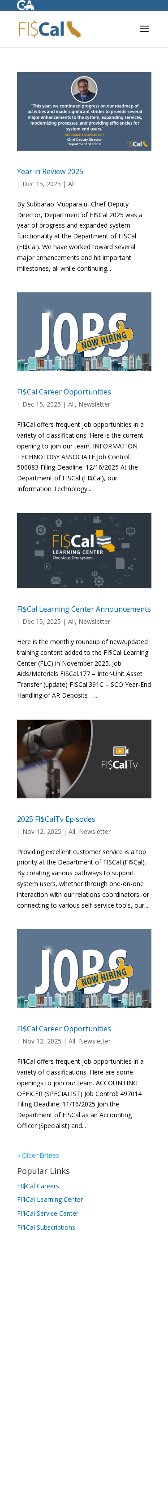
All (71, 183)
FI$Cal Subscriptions (46, 1227)
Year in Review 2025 (50, 171)
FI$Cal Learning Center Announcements (84, 609)
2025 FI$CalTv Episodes (56, 819)
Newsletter (94, 404)
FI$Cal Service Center (47, 1213)
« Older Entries (38, 1155)
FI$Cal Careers (38, 1186)
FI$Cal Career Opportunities (64, 392)
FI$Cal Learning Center (50, 1199)
